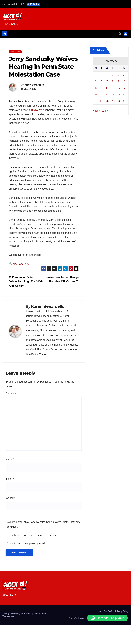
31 (124, 101)
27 (101, 101)
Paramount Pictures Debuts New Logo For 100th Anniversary (25, 281)
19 (96, 94)
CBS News (35, 110)
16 (118, 88)
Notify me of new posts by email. (28, 543)
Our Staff (108, 611)
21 (107, 94)
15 (112, 88)
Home (98, 611)
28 (107, 101)
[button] (120, 33)
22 (112, 94)
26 (96, 101)
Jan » (105, 110)
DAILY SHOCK (15, 52)
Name (10, 459)
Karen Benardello (34, 84)
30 (118, 101)
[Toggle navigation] (63, 33)
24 (124, 94)
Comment (12, 393)
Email (10, 478)
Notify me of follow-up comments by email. (33, 535)
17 (124, 88)
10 (124, 81)
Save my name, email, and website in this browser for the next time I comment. (43, 524)
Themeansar (8, 616)
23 (118, 94)
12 (96, 88)
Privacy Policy (122, 611)
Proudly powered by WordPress (17, 613)
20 (101, 94)
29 (112, 101)
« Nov (96, 110)
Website (10, 498)
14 (107, 88)
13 (101, 88)
